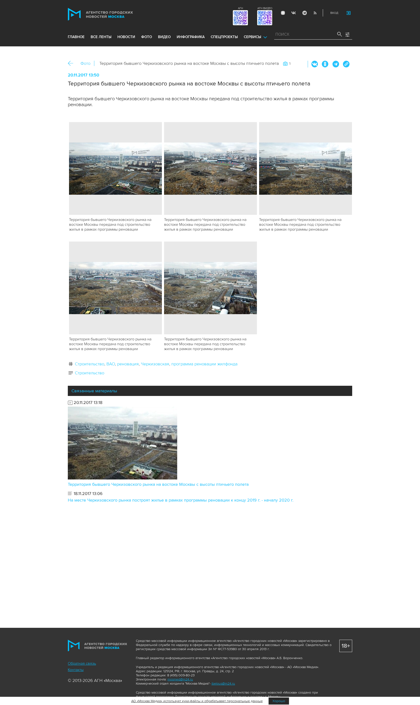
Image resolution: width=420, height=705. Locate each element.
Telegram (304, 13)
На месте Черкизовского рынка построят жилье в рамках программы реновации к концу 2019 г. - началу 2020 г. (180, 500)
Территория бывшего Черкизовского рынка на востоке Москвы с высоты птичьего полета (158, 484)
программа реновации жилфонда (204, 364)
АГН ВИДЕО (264, 8)
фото (146, 37)
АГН (240, 8)
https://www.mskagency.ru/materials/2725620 (346, 64)
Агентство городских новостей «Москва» (109, 14)
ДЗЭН (283, 13)
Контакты (76, 669)
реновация (128, 364)
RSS (315, 13)
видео (164, 37)
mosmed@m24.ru (180, 679)
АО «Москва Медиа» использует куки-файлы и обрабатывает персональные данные (197, 701)
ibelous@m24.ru (223, 683)
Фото (85, 63)
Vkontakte (293, 13)
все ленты (101, 37)
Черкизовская (155, 364)
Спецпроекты (224, 37)
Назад (72, 63)
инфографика (191, 37)
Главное (76, 37)
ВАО (110, 364)
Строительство (89, 364)
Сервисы (252, 37)
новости (126, 37)
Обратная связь (82, 663)
